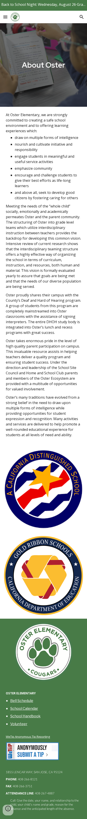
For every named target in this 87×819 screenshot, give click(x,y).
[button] (5, 17)
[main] (43, 65)
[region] (43, 5)
